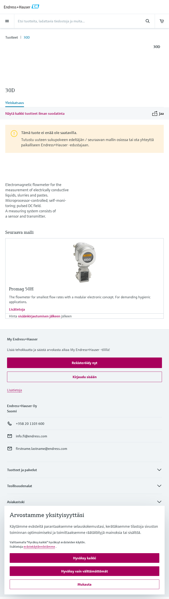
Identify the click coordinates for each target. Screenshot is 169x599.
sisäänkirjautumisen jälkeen (39, 316)
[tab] (84, 103)
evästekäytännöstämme (39, 547)
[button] (84, 363)
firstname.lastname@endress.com (41, 448)
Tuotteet (11, 37)
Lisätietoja (17, 309)
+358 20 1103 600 (30, 423)
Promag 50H (21, 289)
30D (27, 37)
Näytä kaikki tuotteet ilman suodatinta (34, 113)
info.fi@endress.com (31, 436)
